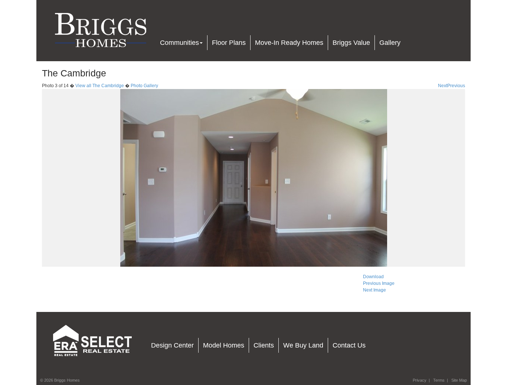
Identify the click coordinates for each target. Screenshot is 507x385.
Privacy (419, 380)
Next (442, 85)
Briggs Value (351, 42)
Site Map (459, 380)
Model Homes (223, 345)
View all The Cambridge (99, 85)
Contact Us (349, 345)
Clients (264, 345)
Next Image (374, 290)
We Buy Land (303, 345)
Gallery (389, 42)
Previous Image (379, 283)
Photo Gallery (144, 85)
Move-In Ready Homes (289, 42)
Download (373, 276)
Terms (439, 380)
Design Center (172, 345)
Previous (456, 85)
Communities (179, 42)
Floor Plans (229, 42)
